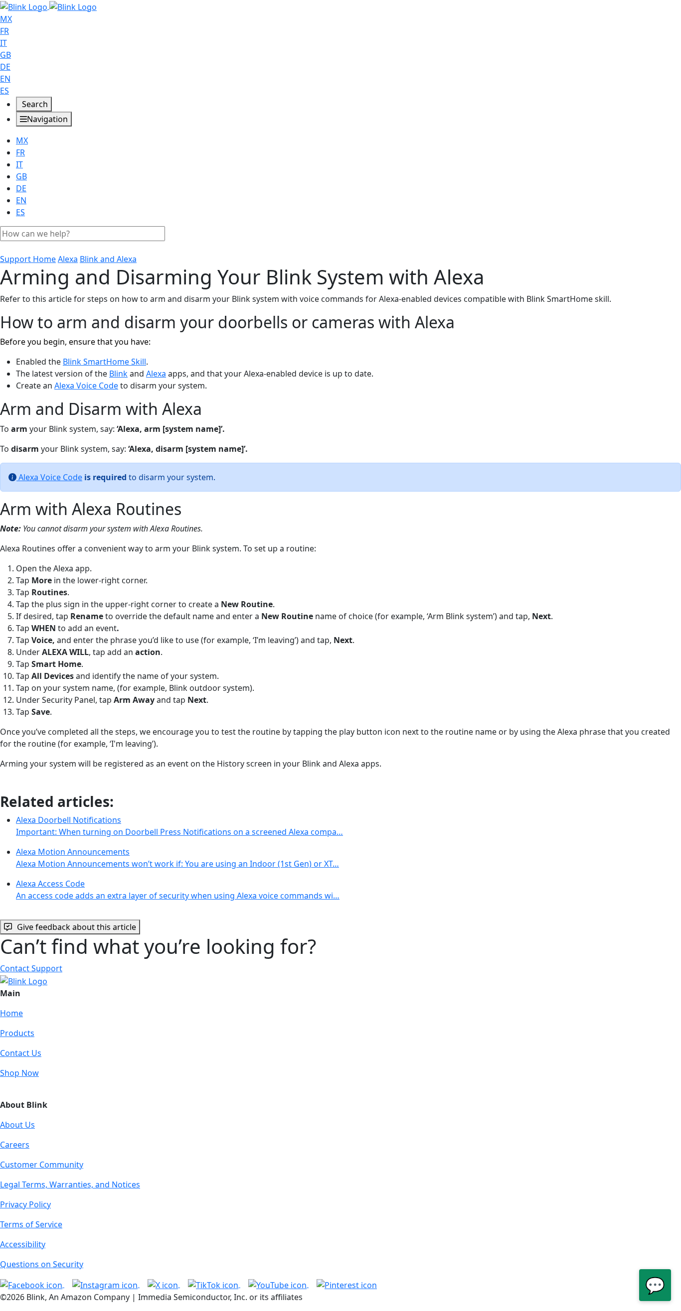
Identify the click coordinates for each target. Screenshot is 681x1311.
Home (11, 1013)
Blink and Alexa (108, 259)
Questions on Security (41, 1264)
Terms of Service (31, 1224)
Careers (14, 1144)
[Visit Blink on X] (164, 1284)
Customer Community (41, 1164)
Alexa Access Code (178, 889)
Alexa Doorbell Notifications (179, 825)
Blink (118, 373)
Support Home (28, 259)
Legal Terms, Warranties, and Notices (70, 1184)
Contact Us (20, 1053)
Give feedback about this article (76, 926)
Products (17, 1033)
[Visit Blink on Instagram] (106, 1284)
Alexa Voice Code (86, 385)
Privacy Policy (25, 1204)
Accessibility (22, 1244)
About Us (17, 1124)
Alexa (68, 259)
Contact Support (31, 968)
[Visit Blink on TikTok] (214, 1284)
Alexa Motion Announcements (177, 857)
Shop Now (19, 1072)
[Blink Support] (48, 5)
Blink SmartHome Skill (104, 361)
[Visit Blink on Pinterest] (347, 1284)
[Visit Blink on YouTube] (278, 1284)
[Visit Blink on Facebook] (32, 1284)
